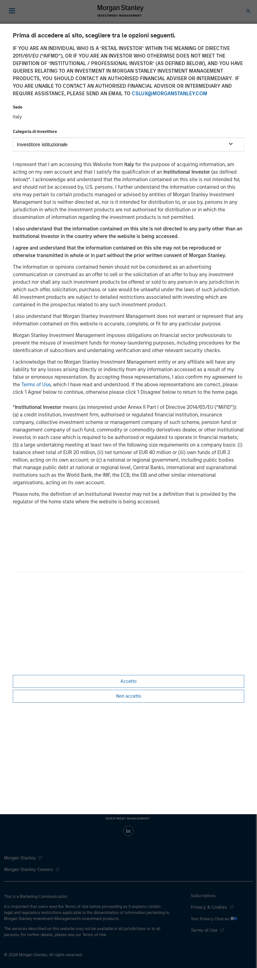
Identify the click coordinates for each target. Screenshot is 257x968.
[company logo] (120, 11)
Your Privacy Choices (210, 918)
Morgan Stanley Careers (28, 869)
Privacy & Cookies (209, 907)
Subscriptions (203, 895)
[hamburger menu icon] (12, 10)
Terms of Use (35, 384)
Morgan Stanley (20, 858)
